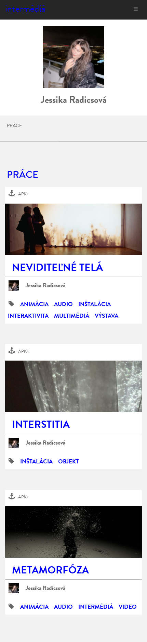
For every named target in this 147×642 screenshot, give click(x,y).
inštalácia (94, 304)
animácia (34, 304)
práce (14, 125)
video (128, 607)
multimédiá (71, 316)
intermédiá (25, 8)
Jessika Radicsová (45, 285)
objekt (68, 461)
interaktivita (28, 316)
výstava (106, 316)
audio (63, 304)
